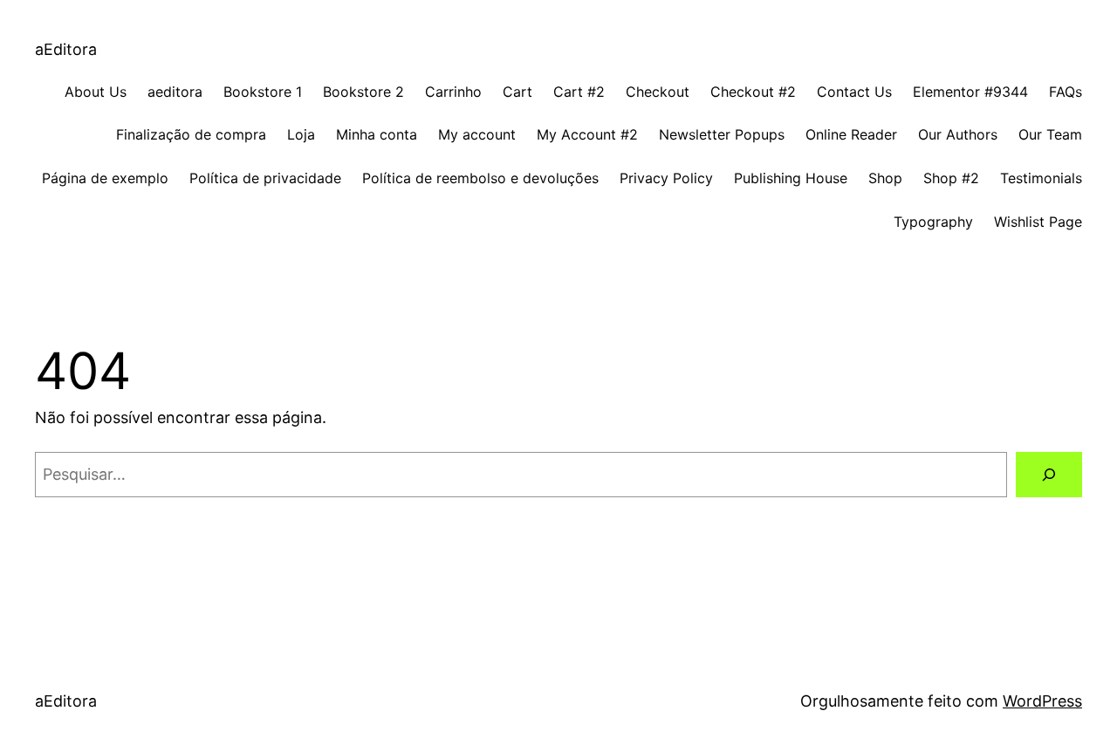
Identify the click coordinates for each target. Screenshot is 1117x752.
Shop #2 (951, 178)
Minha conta (376, 134)
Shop (885, 178)
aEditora (66, 49)
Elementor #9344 (970, 91)
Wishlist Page (1038, 221)
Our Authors (957, 134)
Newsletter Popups (722, 134)
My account (477, 134)
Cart (517, 91)
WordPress (1042, 701)
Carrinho (453, 91)
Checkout (657, 91)
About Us (96, 91)
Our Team (1050, 134)
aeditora (174, 91)
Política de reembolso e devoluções (480, 178)
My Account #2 (587, 134)
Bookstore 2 (363, 91)
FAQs (1065, 91)
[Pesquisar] (1049, 474)
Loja (301, 134)
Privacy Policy (666, 178)
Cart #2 (579, 91)
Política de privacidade (265, 178)
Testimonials (1041, 178)
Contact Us (854, 91)
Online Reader (851, 134)
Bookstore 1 (262, 91)
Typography (933, 221)
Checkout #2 (753, 91)
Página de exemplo (105, 178)
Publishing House (790, 178)
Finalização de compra (191, 134)
